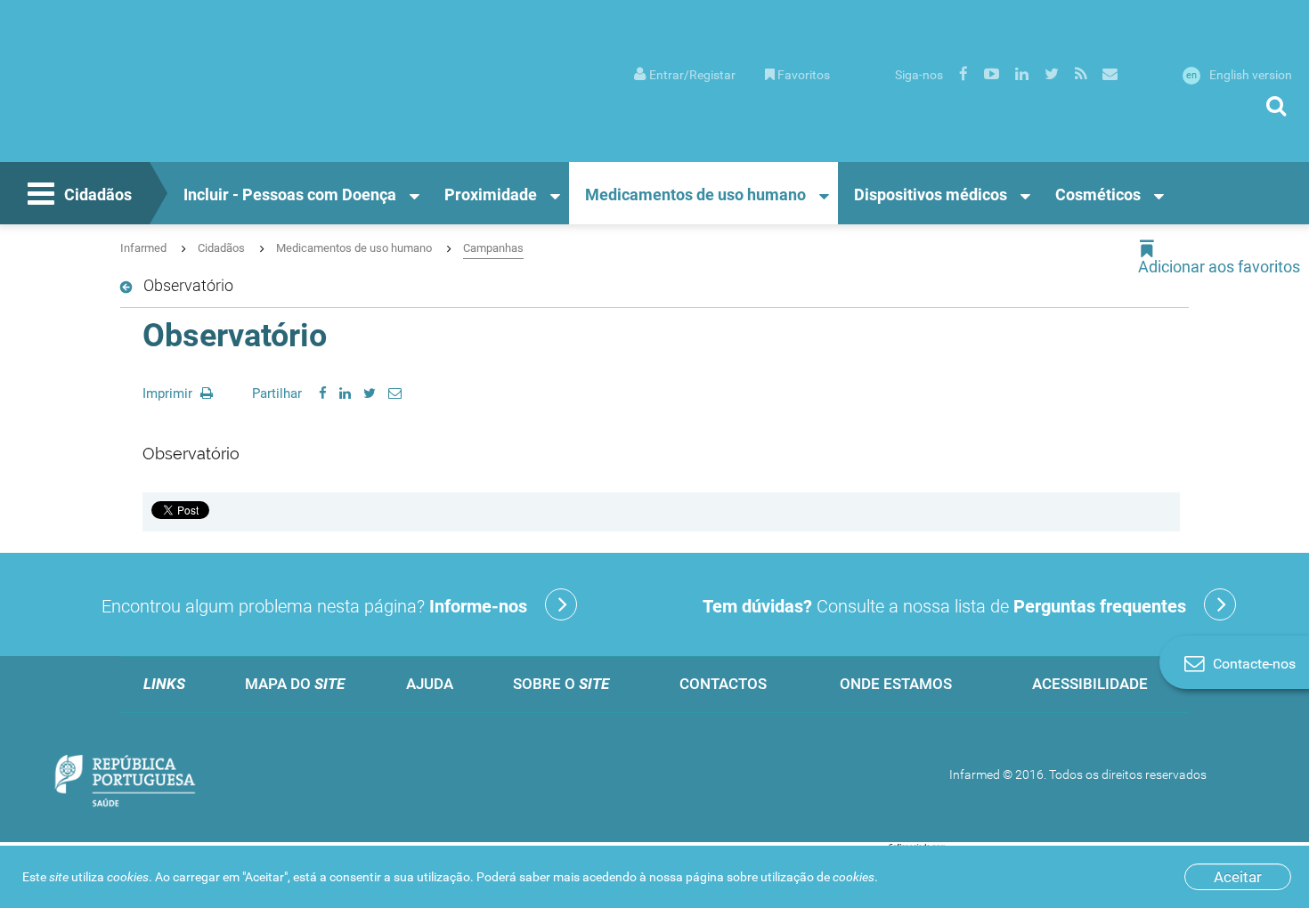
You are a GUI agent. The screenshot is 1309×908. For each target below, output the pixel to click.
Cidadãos (98, 194)
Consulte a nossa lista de (944, 606)
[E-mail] (395, 393)
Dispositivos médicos (930, 194)
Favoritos (803, 75)
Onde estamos (896, 684)
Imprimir (169, 393)
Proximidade (490, 194)
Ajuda (429, 684)
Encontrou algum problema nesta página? (314, 606)
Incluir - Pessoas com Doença (289, 194)
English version (1239, 75)
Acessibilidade (1090, 684)
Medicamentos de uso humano (695, 194)
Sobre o (561, 684)
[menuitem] (685, 73)
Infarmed (143, 248)
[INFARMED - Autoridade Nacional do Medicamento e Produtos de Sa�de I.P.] (150, 98)
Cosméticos (1098, 194)
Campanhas (493, 248)
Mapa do (295, 684)
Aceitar (1238, 877)
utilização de (817, 877)
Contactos (723, 684)
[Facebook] (322, 393)
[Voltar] (129, 287)
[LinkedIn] (345, 393)
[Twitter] (369, 393)
